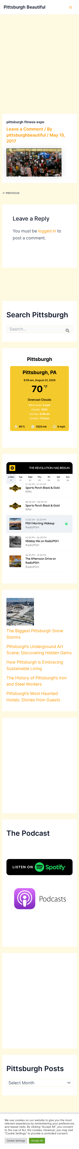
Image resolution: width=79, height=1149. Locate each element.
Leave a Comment (24, 129)
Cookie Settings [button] (16, 1140)
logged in (47, 231)
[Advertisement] (39, 55)
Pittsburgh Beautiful (24, 7)
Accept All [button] (37, 1140)
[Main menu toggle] (70, 7)
